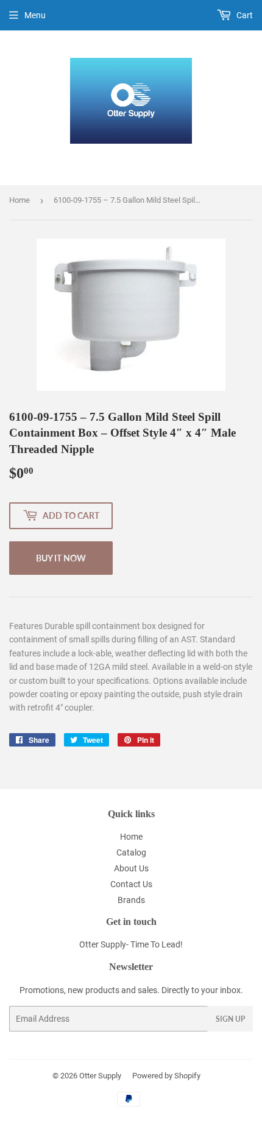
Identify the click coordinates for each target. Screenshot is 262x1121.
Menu (35, 15)
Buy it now (61, 558)
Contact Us (131, 884)
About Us (131, 868)
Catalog (131, 852)
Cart (244, 15)
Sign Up (230, 1019)
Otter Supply (100, 1075)
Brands (131, 900)
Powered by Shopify (166, 1075)
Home (19, 200)
